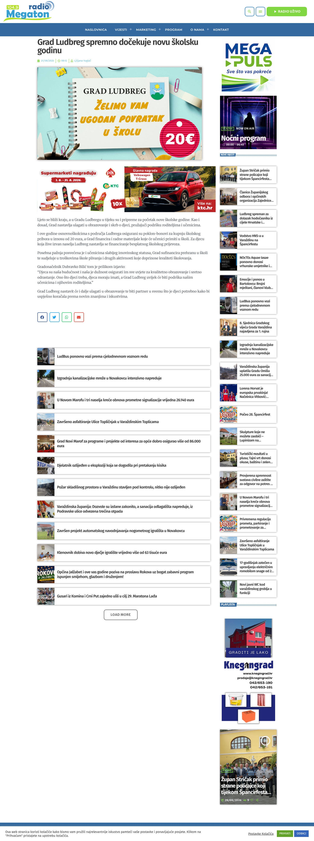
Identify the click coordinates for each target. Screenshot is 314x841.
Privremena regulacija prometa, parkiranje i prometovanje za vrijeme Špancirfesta (255, 525)
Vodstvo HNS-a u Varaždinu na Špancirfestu (251, 240)
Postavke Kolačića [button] (260, 834)
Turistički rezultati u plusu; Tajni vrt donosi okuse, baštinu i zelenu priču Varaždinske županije (256, 462)
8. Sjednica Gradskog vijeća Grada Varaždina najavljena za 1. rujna (256, 327)
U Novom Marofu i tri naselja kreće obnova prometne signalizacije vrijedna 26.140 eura (125, 400)
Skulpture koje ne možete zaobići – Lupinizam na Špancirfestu (252, 438)
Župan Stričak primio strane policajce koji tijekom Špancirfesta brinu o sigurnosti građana (254, 179)
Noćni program (243, 138)
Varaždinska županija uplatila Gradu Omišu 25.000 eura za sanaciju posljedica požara (256, 373)
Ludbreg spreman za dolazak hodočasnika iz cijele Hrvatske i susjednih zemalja (256, 220)
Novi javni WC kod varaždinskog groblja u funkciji (256, 589)
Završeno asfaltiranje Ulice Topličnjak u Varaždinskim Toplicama (108, 421)
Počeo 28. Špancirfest (255, 415)
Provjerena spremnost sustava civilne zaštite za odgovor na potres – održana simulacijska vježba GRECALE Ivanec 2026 (256, 486)
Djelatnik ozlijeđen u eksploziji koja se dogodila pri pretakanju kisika (111, 465)
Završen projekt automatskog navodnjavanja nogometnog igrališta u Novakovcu (121, 530)
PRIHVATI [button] (285, 833)
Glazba (228, 128)
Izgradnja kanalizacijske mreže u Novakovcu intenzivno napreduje (109, 378)
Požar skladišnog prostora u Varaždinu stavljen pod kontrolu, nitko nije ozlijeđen (121, 487)
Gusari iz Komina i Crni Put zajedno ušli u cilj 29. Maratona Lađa (107, 596)
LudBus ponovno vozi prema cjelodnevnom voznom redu (102, 356)
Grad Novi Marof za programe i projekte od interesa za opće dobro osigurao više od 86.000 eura (129, 443)
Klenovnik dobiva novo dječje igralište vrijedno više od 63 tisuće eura (112, 552)
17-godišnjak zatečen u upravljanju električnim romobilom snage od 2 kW (256, 569)
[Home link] (28, 11)
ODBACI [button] (301, 833)
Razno (227, 770)
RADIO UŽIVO (287, 11)
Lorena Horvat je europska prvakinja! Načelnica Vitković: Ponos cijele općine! (254, 395)
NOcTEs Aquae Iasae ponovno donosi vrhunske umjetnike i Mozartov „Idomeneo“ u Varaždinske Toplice (256, 266)
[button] (42, 317)
